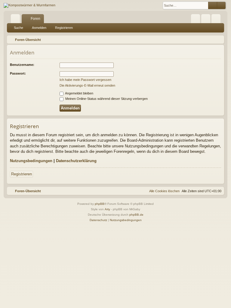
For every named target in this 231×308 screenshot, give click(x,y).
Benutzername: (22, 64)
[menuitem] (195, 18)
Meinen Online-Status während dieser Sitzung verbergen (106, 98)
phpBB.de (136, 214)
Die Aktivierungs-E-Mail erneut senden (87, 85)
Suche (18, 27)
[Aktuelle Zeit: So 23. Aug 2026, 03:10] (218, 39)
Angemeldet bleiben (78, 93)
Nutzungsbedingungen (31, 161)
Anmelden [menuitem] (207, 20)
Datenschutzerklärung (76, 161)
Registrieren (64, 27)
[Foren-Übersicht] (29, 5)
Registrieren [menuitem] (217, 20)
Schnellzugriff (16, 20)
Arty (107, 209)
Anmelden (39, 27)
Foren (35, 19)
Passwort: (18, 73)
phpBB (99, 203)
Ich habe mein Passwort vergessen (85, 80)
